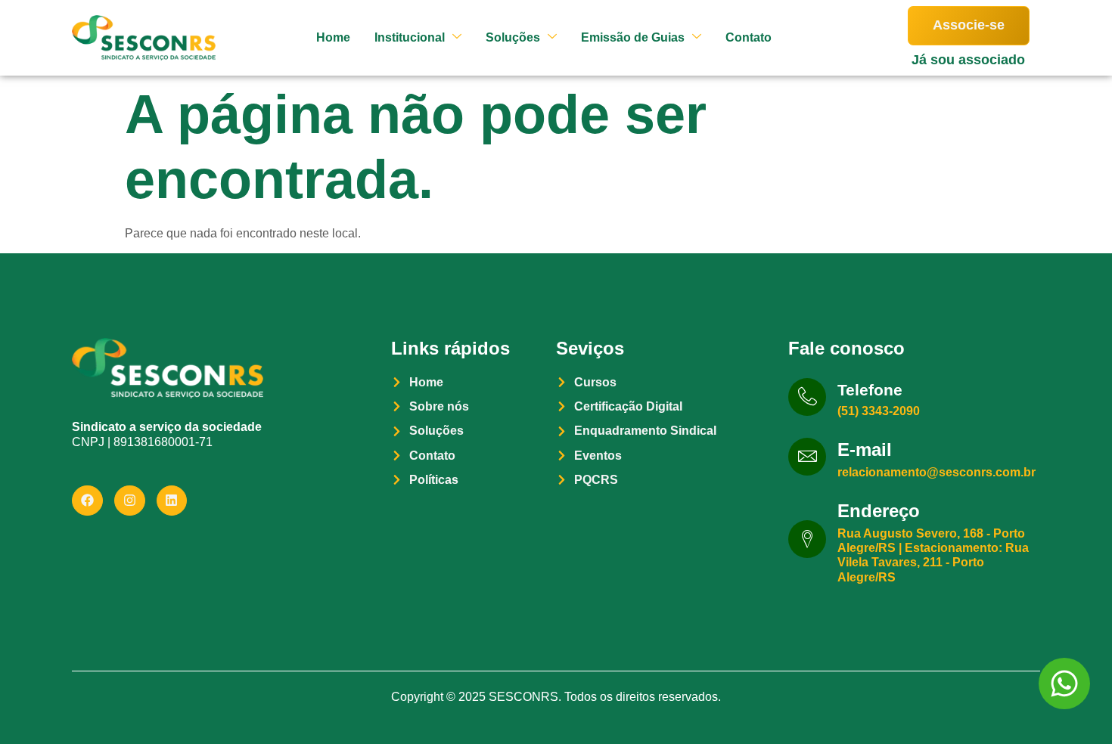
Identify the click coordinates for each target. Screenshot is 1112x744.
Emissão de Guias (633, 37)
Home (333, 37)
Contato (748, 37)
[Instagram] (129, 500)
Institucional (409, 37)
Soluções (513, 37)
